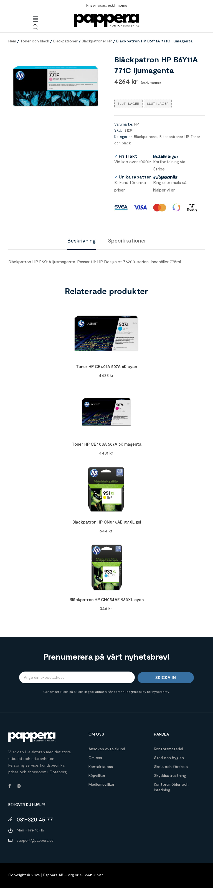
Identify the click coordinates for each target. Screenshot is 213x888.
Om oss (95, 757)
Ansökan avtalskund (106, 748)
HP (136, 124)
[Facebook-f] (9, 786)
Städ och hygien (169, 757)
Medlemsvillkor (101, 784)
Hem (12, 41)
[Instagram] (19, 786)
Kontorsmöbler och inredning (171, 787)
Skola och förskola (171, 766)
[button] (35, 19)
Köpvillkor (96, 775)
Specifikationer (127, 240)
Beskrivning (81, 240)
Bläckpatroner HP (97, 41)
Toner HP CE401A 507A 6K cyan (106, 366)
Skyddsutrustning (170, 775)
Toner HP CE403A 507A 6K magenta (106, 444)
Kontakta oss (100, 766)
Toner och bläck (34, 41)
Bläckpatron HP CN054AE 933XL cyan (107, 599)
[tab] (81, 240)
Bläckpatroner (65, 41)
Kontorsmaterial (168, 748)
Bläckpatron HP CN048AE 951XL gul (106, 521)
